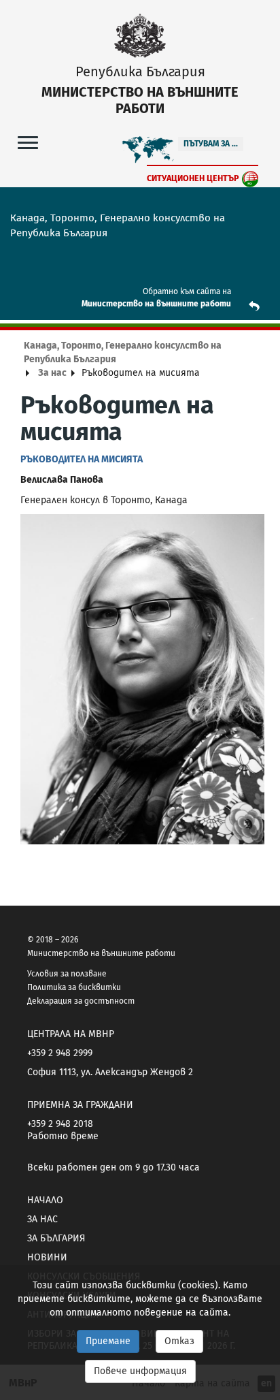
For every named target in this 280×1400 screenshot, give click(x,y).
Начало (45, 1200)
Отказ (179, 1341)
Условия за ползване (67, 974)
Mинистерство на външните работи (156, 303)
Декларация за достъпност (81, 1001)
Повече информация (140, 1371)
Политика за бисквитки (74, 987)
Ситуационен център (193, 178)
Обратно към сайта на (187, 291)
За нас (52, 373)
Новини (47, 1257)
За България (56, 1238)
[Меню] (28, 142)
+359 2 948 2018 (60, 1124)
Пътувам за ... (210, 143)
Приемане (108, 1341)
